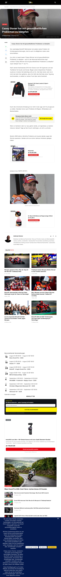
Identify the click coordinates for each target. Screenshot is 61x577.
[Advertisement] (16, 339)
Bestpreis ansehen (33, 155)
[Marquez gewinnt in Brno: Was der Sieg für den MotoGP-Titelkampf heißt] (17, 261)
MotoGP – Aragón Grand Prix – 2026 (19, 369)
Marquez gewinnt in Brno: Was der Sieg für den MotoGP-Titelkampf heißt (16, 270)
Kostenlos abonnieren (31, 409)
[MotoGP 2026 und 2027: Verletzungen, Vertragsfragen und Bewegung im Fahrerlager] (44, 308)
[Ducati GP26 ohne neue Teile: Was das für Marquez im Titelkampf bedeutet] (9, 502)
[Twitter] (5, 54)
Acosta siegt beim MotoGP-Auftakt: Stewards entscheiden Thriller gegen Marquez (14, 318)
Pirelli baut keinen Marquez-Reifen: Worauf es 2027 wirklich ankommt (43, 270)
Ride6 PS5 (31, 150)
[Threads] (5, 58)
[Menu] (6, 2)
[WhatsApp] (5, 46)
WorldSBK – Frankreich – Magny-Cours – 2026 (22, 380)
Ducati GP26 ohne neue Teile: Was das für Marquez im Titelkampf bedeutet (32, 500)
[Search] (55, 2)
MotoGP (5, 24)
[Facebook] (5, 50)
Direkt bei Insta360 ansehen (30, 449)
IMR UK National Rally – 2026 (17, 375)
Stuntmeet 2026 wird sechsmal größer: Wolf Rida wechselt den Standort (32, 508)
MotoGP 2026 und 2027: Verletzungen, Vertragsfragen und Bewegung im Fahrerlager (42, 318)
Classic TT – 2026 (14, 363)
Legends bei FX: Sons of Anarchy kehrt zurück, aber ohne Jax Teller (30, 515)
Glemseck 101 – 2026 (15, 391)
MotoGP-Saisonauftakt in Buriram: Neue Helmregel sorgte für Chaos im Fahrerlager (16, 293)
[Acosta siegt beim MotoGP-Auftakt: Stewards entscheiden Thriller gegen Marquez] (17, 308)
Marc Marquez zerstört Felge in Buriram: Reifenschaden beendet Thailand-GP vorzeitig (42, 294)
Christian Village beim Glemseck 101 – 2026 (22, 386)
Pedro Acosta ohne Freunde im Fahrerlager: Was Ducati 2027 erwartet (31, 493)
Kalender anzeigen (10, 394)
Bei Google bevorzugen (46, 118)
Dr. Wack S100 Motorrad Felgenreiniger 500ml (40, 216)
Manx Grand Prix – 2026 (16, 358)
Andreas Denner (6, 35)
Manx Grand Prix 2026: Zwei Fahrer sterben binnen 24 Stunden (26, 489)
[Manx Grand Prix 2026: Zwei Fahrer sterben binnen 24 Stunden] (31, 472)
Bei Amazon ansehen (33, 94)
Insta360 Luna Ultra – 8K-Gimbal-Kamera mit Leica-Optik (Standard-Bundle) (28, 439)
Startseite (6, 6)
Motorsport (8, 486)
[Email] (5, 61)
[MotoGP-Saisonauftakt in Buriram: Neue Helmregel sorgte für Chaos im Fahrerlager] (17, 283)
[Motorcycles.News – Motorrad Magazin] (30, 2)
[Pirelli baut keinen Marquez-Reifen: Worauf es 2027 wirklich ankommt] (44, 261)
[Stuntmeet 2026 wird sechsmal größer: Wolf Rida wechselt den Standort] (9, 510)
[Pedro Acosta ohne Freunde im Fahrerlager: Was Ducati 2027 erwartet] (9, 495)
